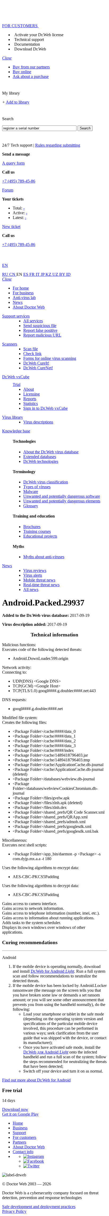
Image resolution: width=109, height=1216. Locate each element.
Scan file (30, 349)
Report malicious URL (42, 335)
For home (21, 288)
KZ (49, 274)
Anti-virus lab (24, 297)
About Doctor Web (29, 307)
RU (5, 274)
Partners (19, 1142)
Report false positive (40, 330)
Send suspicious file (39, 325)
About (28, 389)
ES (26, 274)
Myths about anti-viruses (43, 557)
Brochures (31, 526)
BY (62, 274)
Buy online (22, 71)
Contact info (23, 1151)
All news (30, 589)
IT (38, 274)
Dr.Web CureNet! (38, 368)
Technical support (29, 39)
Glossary (30, 506)
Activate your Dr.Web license (38, 34)
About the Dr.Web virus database (51, 452)
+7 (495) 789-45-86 (18, 181)
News (17, 302)
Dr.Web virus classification (45, 482)
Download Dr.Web (30, 49)
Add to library (17, 102)
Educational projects (40, 536)
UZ (55, 274)
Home (18, 1123)
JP (43, 274)
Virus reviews (34, 570)
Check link (32, 353)
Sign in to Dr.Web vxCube (45, 408)
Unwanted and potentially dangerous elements (61, 501)
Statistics (30, 403)
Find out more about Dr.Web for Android (36, 1080)
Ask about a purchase (31, 76)
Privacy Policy (14, 1211)
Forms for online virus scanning (49, 358)
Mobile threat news (39, 580)
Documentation (27, 44)
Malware (30, 491)
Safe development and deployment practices (38, 1206)
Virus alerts (32, 575)
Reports (29, 399)
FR (32, 274)
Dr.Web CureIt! (36, 363)
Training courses (37, 531)
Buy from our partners (31, 67)
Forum (7, 190)
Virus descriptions (38, 422)
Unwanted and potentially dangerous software (61, 496)
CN (12, 274)
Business (20, 1128)
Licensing (31, 394)
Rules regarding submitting (57, 145)
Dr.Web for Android (52, 971)
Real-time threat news (41, 585)
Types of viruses (37, 486)
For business (23, 293)
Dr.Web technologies (40, 461)
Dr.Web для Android (45, 1052)
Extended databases (39, 456)
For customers (24, 1137)
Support (19, 1132)
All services (33, 321)
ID (68, 274)
